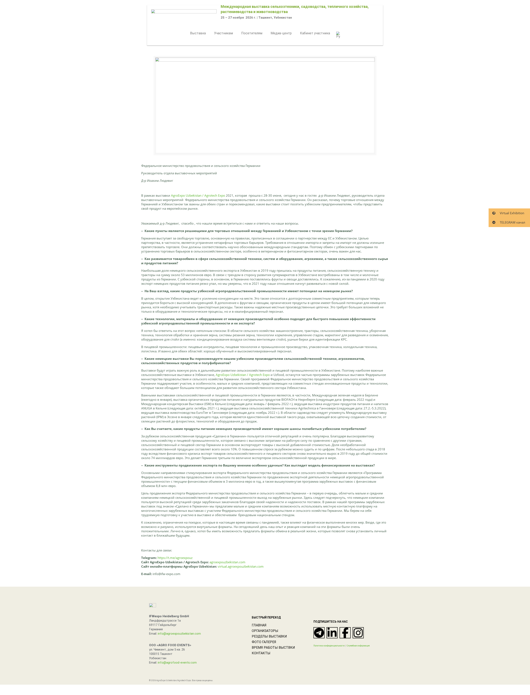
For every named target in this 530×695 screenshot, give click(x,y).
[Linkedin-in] (332, 632)
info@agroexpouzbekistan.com (179, 633)
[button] (199, 33)
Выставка (198, 33)
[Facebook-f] (345, 632)
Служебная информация (358, 646)
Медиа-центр (281, 33)
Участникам (223, 33)
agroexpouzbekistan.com (227, 562)
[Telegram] (319, 632)
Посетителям (251, 33)
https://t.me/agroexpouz (175, 558)
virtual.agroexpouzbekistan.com (241, 566)
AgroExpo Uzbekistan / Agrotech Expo (198, 195)
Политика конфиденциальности (328, 646)
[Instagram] (358, 632)
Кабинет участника (315, 33)
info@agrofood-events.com (177, 662)
